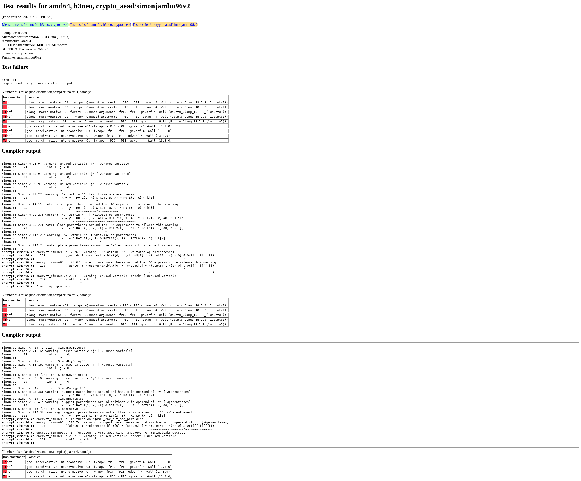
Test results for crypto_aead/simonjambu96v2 (165, 25)
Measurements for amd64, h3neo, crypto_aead (35, 25)
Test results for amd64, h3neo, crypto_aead (100, 25)
